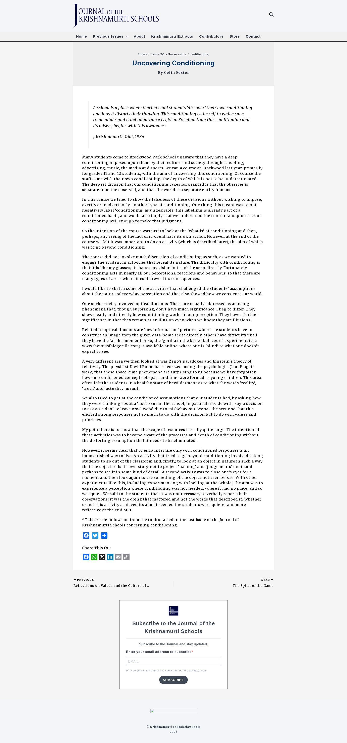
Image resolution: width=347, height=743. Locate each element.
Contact (253, 36)
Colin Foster (176, 72)
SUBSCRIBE (173, 680)
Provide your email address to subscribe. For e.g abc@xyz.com (166, 670)
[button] (271, 14)
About (139, 36)
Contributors (211, 36)
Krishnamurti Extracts (172, 36)
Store (235, 36)
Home (81, 36)
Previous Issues (108, 36)
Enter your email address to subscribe (159, 652)
